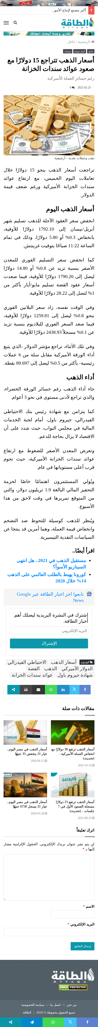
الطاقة (27, 1012)
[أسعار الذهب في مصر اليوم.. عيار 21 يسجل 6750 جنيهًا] (25, 785)
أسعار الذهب (64, 662)
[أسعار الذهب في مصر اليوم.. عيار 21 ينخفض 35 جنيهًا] (25, 732)
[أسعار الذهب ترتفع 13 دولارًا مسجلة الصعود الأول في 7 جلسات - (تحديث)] (72, 785)
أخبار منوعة (79, 51)
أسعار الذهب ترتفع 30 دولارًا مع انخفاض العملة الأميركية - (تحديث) (72, 754)
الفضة (34, 668)
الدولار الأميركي (77, 668)
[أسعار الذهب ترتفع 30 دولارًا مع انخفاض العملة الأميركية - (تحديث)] (72, 732)
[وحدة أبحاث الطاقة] (49, 33)
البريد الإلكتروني (81, 924)
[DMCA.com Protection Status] (73, 988)
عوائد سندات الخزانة (32, 675)
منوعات (67, 51)
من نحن (72, 1005)
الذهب (50, 668)
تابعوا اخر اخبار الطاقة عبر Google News (50, 597)
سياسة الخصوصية (32, 1005)
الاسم (88, 906)
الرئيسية (84, 42)
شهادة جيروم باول (75, 675)
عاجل (71, 42)
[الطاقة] (77, 22)
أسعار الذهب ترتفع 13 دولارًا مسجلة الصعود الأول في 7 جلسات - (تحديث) (75, 806)
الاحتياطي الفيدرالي (27, 662)
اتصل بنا (55, 1005)
